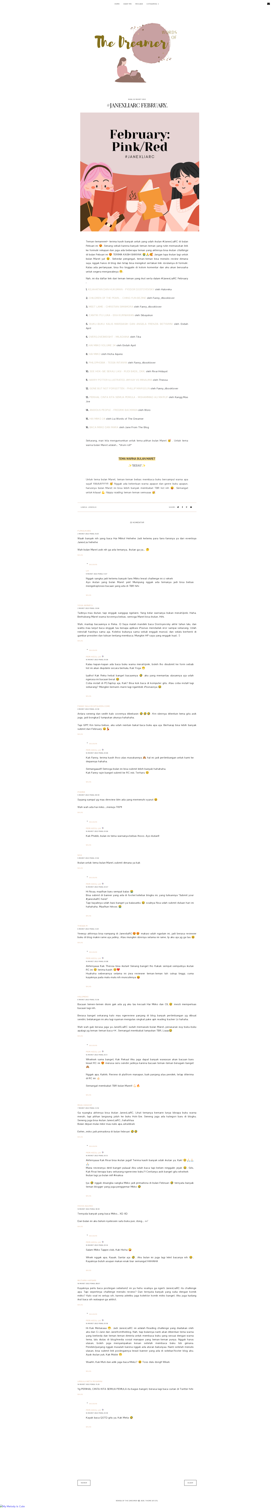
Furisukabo (84, 531)
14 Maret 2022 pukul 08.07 (89, 1283)
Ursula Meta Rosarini (90, 1381)
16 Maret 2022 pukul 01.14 (97, 1245)
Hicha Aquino (85, 1206)
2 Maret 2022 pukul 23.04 (88, 608)
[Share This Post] (182, 507)
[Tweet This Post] (178, 507)
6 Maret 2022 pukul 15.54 (88, 1000)
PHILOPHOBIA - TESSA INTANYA (108, 362)
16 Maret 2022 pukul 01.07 (97, 887)
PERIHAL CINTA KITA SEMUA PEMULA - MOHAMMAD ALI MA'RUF (129, 397)
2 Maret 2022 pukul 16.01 (88, 534)
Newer (84, 1483)
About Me (127, 4)
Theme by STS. (151, 1501)
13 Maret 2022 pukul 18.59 (89, 1209)
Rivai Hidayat (85, 1105)
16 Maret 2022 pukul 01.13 (97, 1156)
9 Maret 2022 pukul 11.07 (96, 574)
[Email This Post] (191, 507)
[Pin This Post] (186, 507)
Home (117, 4)
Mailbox (139, 4)
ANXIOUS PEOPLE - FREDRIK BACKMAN (114, 410)
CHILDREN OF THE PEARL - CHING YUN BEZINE (117, 298)
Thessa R (83, 926)
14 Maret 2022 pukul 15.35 (89, 1384)
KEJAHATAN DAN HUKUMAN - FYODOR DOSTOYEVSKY (121, 289)
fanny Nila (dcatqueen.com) (94, 706)
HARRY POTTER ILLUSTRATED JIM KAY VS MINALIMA (120, 380)
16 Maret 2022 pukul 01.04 (97, 660)
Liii (87, 571)
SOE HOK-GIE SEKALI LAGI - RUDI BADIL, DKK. (117, 371)
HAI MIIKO (95, 354)
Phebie (81, 792)
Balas (80, 555)
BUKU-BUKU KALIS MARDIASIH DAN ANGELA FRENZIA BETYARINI (131, 324)
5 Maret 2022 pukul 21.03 (88, 858)
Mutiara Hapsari (87, 1280)
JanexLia (92, 507)
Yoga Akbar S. (85, 605)
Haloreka (83, 996)
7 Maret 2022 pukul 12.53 (88, 1108)
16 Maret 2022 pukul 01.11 (97, 1055)
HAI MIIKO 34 (97, 419)
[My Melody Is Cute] (137, 1506)
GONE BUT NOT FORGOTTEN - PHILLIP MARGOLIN (120, 388)
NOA (80, 855)
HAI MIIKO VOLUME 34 (102, 345)
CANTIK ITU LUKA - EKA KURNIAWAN (111, 315)
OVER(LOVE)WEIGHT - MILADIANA (109, 337)
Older (190, 1483)
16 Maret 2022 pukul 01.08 (97, 961)
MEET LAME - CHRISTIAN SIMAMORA (111, 306)
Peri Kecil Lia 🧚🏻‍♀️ (95, 656)
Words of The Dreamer (21, 4)
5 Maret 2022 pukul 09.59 (88, 795)
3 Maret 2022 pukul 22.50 (88, 709)
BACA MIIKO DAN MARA (104, 427)
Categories (152, 4)
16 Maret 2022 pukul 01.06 (97, 753)
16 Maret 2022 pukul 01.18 (97, 1323)
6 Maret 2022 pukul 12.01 (88, 929)
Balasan (93, 564)
